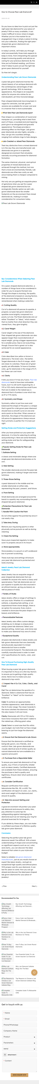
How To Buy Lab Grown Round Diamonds (26, 946)
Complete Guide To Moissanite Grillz (26, 992)
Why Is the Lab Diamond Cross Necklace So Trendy (26, 934)
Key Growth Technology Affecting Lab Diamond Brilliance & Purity (24, 905)
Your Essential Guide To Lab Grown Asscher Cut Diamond (25, 955)
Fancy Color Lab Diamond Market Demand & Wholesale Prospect (25, 919)
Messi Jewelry (16, 862)
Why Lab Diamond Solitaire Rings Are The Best (25, 967)
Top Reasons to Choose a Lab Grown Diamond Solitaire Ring (26, 980)
